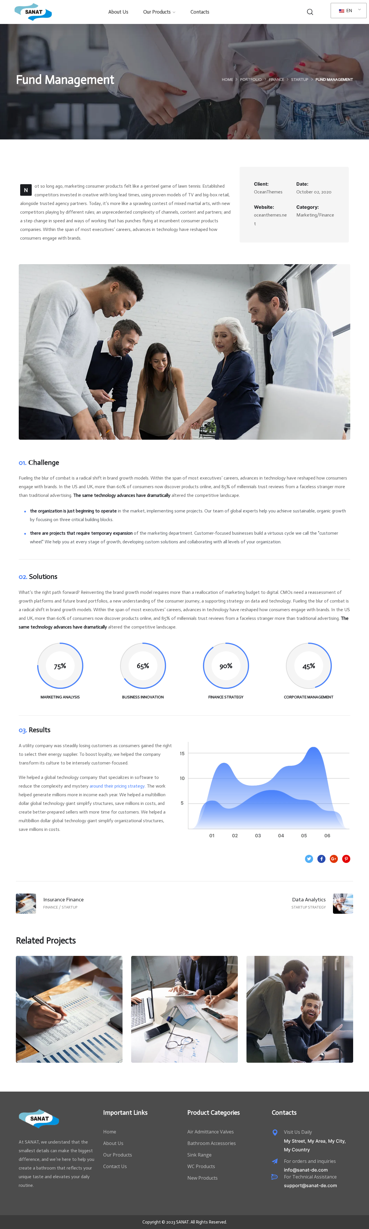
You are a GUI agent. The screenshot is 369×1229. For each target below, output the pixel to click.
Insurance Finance (69, 1015)
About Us (118, 12)
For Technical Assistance (310, 1177)
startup (299, 79)
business (174, 1027)
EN (348, 10)
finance (276, 79)
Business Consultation (184, 1015)
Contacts (200, 12)
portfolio (251, 79)
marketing (310, 1027)
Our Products (157, 12)
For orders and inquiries (310, 1161)
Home (227, 79)
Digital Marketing (299, 1015)
